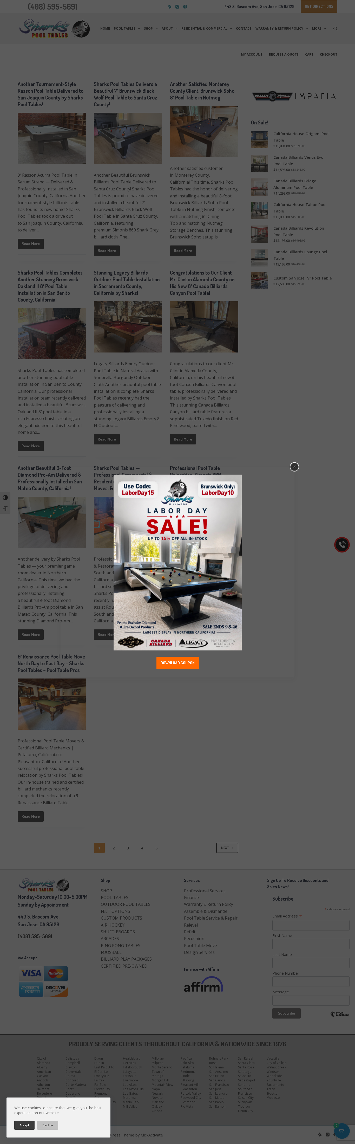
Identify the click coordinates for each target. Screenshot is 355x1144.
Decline (47, 1125)
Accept (24, 1125)
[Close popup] (294, 466)
